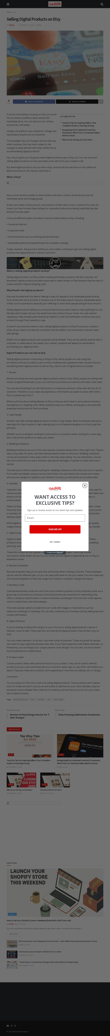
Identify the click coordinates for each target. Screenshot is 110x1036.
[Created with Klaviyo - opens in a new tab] (55, 552)
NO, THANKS (55, 542)
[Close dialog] (84, 485)
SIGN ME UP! (55, 529)
